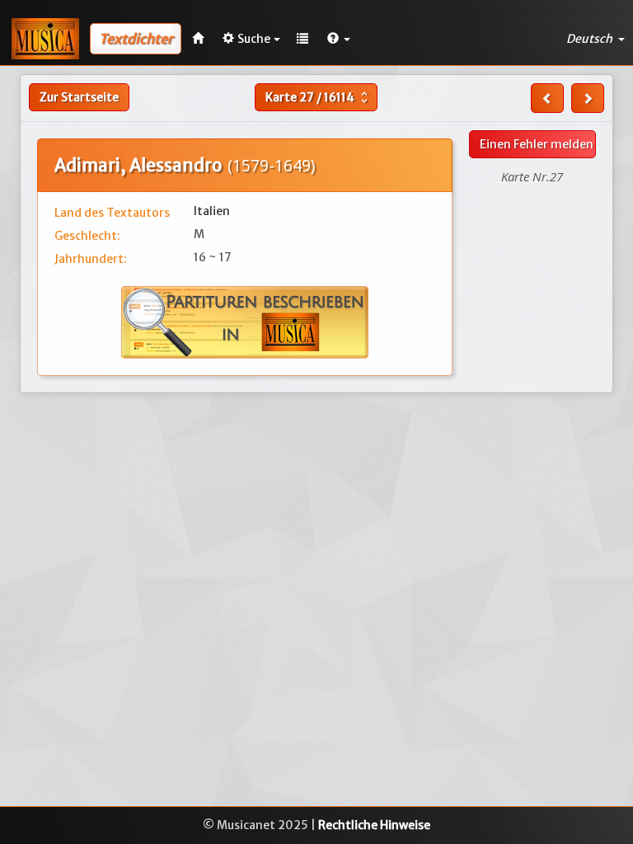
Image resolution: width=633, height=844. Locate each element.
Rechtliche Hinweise (374, 825)
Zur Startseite (79, 97)
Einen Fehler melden (536, 144)
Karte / (318, 97)
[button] (339, 38)
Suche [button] (253, 38)
